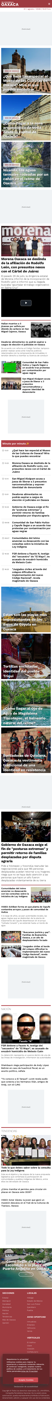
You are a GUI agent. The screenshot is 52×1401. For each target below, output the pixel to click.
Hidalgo (30, 1298)
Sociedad (6, 1304)
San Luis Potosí (33, 1304)
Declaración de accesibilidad (26, 1386)
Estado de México (35, 1301)
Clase (29, 1346)
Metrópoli (6, 1301)
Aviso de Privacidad (29, 1371)
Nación (5, 1313)
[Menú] (49, 4)
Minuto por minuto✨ (16, 443)
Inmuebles (31, 1322)
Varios (29, 1331)
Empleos (31, 1325)
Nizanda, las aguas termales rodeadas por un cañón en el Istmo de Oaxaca (25, 176)
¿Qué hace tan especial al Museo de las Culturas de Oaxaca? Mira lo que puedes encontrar (25, 82)
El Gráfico (31, 1342)
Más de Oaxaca (12, 71)
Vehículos (31, 1328)
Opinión (5, 1323)
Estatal (5, 1298)
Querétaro (31, 1307)
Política (5, 1310)
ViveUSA (30, 1349)
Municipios (7, 1307)
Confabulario (32, 1352)
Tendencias (7, 1317)
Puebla (30, 1310)
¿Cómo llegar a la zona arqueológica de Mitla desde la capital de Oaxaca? (23, 129)
